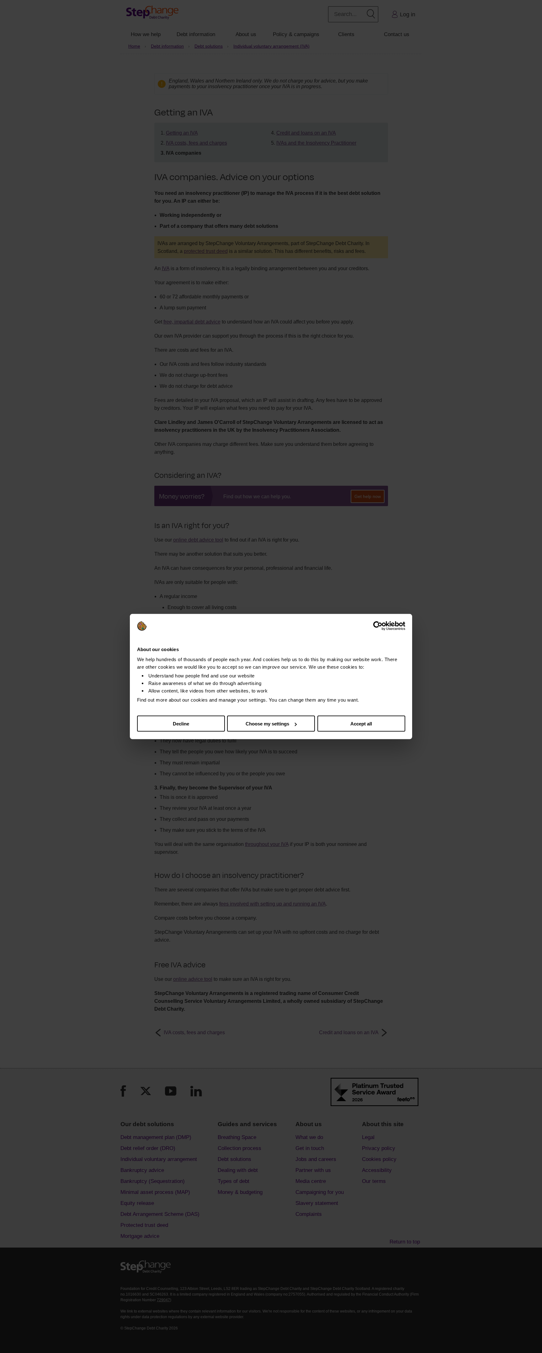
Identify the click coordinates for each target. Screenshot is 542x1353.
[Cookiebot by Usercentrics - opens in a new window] (377, 626)
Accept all (361, 723)
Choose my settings (267, 723)
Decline (181, 723)
